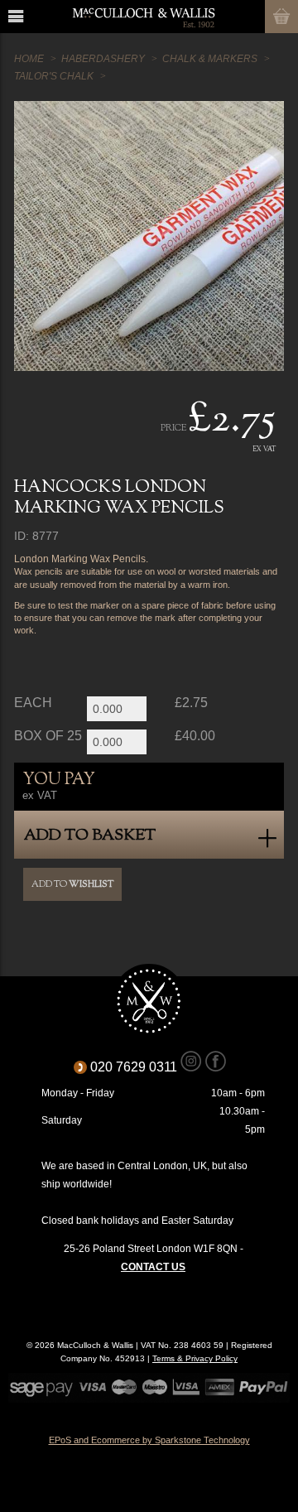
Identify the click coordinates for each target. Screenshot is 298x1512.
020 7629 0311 (139, 1067)
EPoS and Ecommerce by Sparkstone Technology (149, 1440)
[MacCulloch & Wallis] (143, 16)
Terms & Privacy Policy (195, 1358)
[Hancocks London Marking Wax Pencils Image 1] (149, 236)
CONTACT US (153, 1267)
